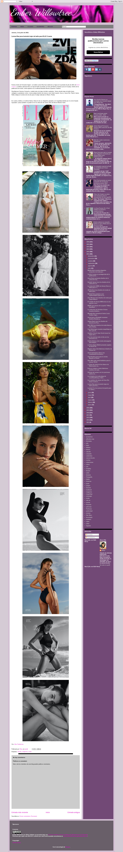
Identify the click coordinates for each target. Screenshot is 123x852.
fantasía (88, 475)
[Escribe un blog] (35, 749)
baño (87, 445)
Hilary (103, 550)
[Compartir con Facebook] (38, 749)
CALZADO (30, 26)
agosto (90, 265)
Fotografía (89, 477)
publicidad (89, 511)
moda (29, 751)
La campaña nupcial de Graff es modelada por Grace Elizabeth (102, 168)
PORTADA (14, 26)
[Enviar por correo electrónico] (33, 749)
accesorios (89, 437)
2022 (88, 251)
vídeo (87, 523)
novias (88, 502)
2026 (88, 242)
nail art (88, 500)
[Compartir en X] (36, 749)
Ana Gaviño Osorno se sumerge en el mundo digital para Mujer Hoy (102, 101)
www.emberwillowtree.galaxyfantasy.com (75, 836)
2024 (88, 246)
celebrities (89, 456)
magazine (25, 751)
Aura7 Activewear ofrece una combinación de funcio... (96, 353)
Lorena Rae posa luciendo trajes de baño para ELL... (98, 384)
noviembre (91, 258)
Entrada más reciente (20, 812)
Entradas (90, 534)
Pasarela (88, 504)
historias (88, 481)
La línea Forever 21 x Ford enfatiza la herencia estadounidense (102, 209)
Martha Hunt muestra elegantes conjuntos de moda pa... (97, 271)
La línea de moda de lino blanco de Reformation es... (98, 365)
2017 (88, 415)
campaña (88, 454)
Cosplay (88, 468)
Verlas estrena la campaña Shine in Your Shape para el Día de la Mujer (102, 223)
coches (88, 460)
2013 (88, 422)
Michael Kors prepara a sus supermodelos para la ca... (96, 294)
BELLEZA (50, 26)
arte (87, 443)
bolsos (88, 449)
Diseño (19, 751)
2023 (88, 249)
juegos (88, 485)
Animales (89, 441)
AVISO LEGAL (16, 842)
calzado (88, 451)
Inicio (48, 812)
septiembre (91, 263)
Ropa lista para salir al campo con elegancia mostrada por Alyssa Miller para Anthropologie (103, 155)
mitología (89, 496)
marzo (90, 400)
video (87, 521)
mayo (90, 395)
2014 (88, 420)
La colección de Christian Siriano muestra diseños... (98, 310)
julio (89, 268)
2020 (88, 408)
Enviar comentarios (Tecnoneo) (28, 816)
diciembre (91, 256)
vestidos (88, 519)
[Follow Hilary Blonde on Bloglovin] (91, 61)
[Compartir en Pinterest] (40, 749)
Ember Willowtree (41, 12)
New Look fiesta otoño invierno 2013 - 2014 (100, 114)
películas (88, 507)
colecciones (89, 462)
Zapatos (88, 525)
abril (89, 397)
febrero (90, 402)
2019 (88, 410)
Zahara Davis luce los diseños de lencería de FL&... (97, 322)
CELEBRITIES (40, 26)
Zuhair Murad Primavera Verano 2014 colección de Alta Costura (103, 127)
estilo (87, 473)
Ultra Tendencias (19, 744)
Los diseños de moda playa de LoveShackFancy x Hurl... (97, 377)
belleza (88, 447)
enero (90, 404)
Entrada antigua (74, 812)
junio (90, 392)
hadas (88, 479)
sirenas (88, 513)
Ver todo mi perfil (105, 565)
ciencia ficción (90, 458)
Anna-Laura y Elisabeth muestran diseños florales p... (97, 318)
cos (87, 466)
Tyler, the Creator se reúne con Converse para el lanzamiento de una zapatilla (102, 195)
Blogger (67, 847)
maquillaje (89, 494)
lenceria (88, 487)
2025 (88, 244)
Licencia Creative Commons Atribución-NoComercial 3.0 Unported (68, 834)
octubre (90, 261)
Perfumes (89, 509)
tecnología (89, 517)
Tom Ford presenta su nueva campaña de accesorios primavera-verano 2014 (102, 182)
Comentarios (91, 537)
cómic (88, 464)
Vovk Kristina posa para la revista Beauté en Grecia (98, 357)
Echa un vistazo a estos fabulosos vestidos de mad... (98, 369)
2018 (88, 412)
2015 (88, 417)
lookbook (89, 490)
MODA (22, 26)
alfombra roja (90, 439)
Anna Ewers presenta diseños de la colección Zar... (98, 279)
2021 (88, 254)
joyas (87, 483)
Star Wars (89, 515)
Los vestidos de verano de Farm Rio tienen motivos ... (98, 380)
